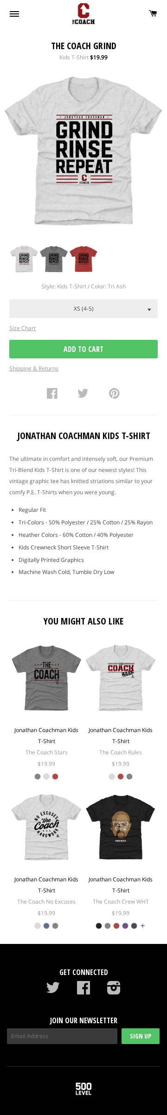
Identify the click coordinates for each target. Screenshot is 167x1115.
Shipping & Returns (33, 368)
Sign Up (140, 1036)
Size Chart (22, 328)
